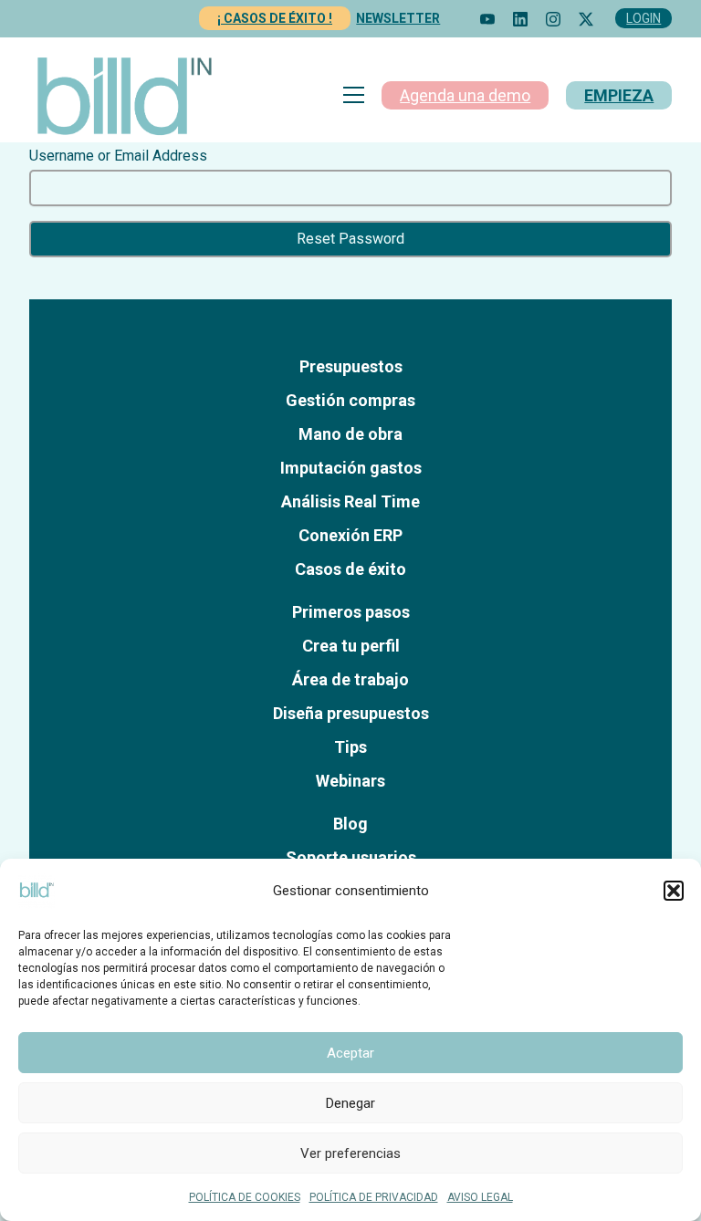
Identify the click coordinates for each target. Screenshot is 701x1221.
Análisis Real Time (350, 501)
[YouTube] (487, 19)
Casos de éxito (350, 569)
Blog (350, 823)
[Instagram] (553, 19)
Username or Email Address (118, 155)
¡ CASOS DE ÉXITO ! (274, 18)
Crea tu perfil (351, 645)
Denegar (350, 1103)
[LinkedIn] (520, 19)
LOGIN (643, 18)
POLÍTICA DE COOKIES (244, 1197)
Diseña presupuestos (351, 713)
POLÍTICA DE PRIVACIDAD (373, 1197)
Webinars (350, 780)
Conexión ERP (350, 535)
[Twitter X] (586, 19)
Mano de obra (350, 434)
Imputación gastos (351, 467)
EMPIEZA (619, 95)
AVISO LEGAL (480, 1197)
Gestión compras (350, 400)
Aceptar (350, 1053)
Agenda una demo (465, 95)
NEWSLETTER (398, 18)
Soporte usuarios (351, 857)
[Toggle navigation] (353, 94)
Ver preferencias (350, 1153)
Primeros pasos (351, 611)
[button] (673, 891)
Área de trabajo (350, 679)
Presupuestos (351, 366)
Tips (350, 747)
